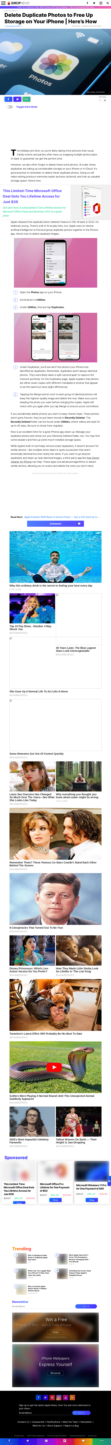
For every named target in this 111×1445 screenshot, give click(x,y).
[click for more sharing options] (26, 99)
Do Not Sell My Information (57, 1436)
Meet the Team (70, 1422)
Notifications (53, 1422)
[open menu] (3, 3)
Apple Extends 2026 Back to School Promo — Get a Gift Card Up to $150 (63, 517)
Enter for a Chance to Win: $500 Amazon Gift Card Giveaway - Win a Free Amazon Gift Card (55, 7)
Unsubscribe (38, 1422)
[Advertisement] (55, 129)
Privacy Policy (19, 1436)
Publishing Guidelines (77, 1436)
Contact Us (23, 1422)
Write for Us (38, 1425)
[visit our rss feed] (72, 1397)
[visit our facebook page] (38, 1397)
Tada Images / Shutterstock (95, 92)
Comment (65, 523)
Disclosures (92, 1436)
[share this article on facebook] (8, 99)
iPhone (14, 11)
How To (7, 11)
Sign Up (86, 1306)
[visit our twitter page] (45, 1397)
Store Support (54, 1425)
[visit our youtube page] (65, 1397)
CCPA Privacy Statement (36, 1436)
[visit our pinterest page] (52, 1397)
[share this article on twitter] (17, 99)
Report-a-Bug (72, 1425)
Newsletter (86, 1422)
